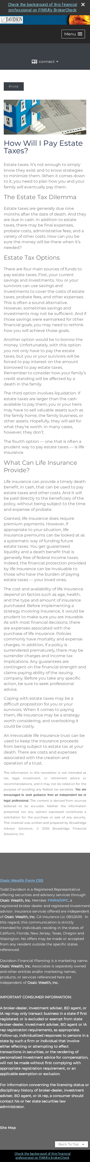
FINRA (53, 900)
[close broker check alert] (83, 4)
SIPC (64, 900)
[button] (73, 34)
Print (14, 86)
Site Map (8, 1127)
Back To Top (69, 1144)
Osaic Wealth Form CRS (21, 880)
